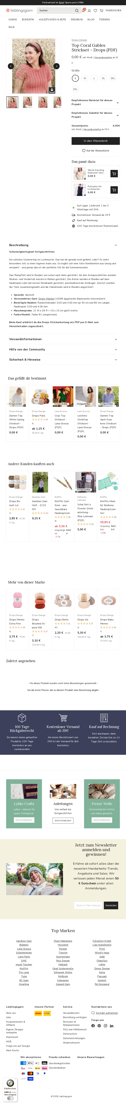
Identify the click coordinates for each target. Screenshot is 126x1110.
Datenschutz (70, 1033)
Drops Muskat (46, 298)
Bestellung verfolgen (75, 1017)
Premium (77, 19)
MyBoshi (63, 976)
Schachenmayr (24, 952)
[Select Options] (114, 173)
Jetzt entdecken (24, 819)
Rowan (63, 949)
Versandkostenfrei (103, 57)
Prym (102, 949)
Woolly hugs (102, 952)
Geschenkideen (57, 1067)
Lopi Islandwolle (102, 945)
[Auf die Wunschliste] (27, 393)
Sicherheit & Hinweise (25, 360)
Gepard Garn (63, 984)
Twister (63, 952)
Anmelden (111, 905)
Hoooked (63, 945)
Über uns (11, 1013)
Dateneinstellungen (74, 1038)
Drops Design (79, 40)
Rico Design (63, 960)
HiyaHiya (24, 984)
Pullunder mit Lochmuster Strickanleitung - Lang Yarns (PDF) (96, 188)
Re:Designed (102, 984)
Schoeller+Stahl (102, 941)
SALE (12, 27)
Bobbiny (24, 945)
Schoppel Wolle (63, 972)
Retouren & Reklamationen (71, 1023)
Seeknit (102, 980)
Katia (102, 972)
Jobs (8, 1017)
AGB (8, 1041)
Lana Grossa (24, 949)
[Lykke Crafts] (24, 791)
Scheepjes (63, 980)
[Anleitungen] (63, 791)
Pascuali (102, 976)
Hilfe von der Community (27, 350)
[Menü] (15, 1079)
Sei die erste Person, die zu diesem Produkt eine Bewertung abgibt (63, 690)
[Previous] (11, 66)
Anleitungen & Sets (52, 19)
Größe (75, 70)
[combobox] (59, 10)
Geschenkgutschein (59, 1063)
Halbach (63, 964)
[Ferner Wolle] (102, 791)
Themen (104, 19)
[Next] (56, 66)
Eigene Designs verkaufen (14, 1031)
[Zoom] (33, 66)
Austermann (63, 956)
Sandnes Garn (24, 941)
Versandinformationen (25, 339)
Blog (90, 19)
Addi (102, 956)
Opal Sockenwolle (63, 968)
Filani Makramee (63, 941)
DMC (24, 960)
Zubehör (28, 19)
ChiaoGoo (102, 960)
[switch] (10, 1098)
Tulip (24, 976)
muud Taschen (24, 964)
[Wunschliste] (95, 10)
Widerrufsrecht (71, 1042)
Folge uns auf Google (18, 1046)
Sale (61, 2)
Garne (13, 19)
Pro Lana (24, 972)
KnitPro (24, 968)
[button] (40, 422)
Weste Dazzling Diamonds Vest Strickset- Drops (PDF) (96, 171)
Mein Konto (12, 1050)
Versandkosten (71, 1013)
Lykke (102, 964)
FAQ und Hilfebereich (75, 1029)
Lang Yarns (24, 956)
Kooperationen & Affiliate (15, 1023)
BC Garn (24, 980)
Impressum (12, 1037)
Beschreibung (19, 245)
